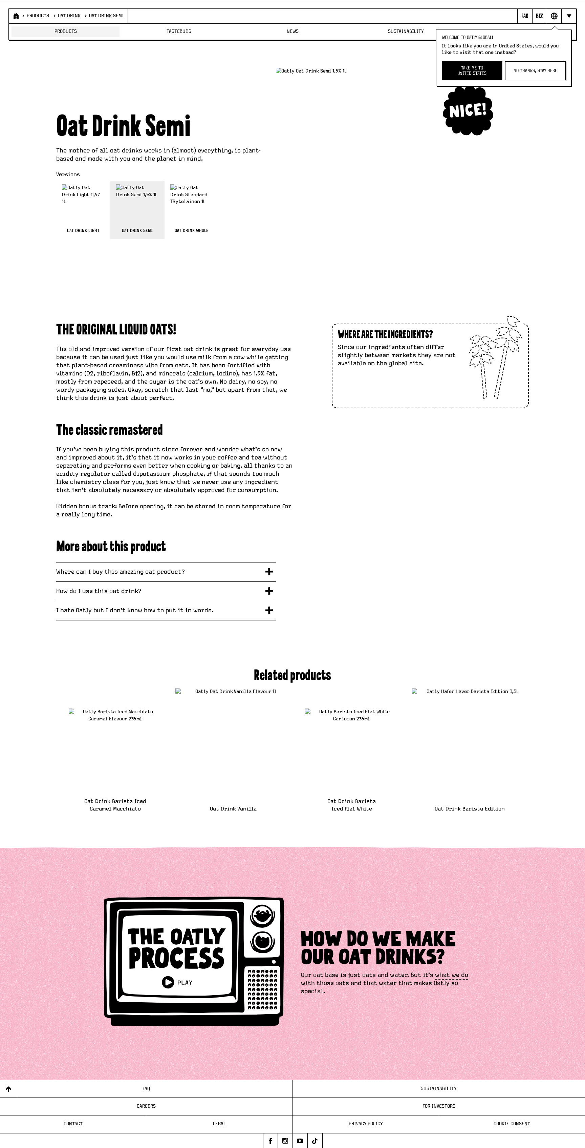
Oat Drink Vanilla (233, 809)
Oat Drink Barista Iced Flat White (351, 805)
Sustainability (406, 31)
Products (38, 16)
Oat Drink (69, 16)
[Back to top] (8, 1089)
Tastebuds (179, 31)
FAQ (146, 1088)
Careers (146, 1106)
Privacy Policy (366, 1124)
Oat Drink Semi (106, 16)
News (293, 31)
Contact (73, 1124)
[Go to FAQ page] (524, 16)
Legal (219, 1124)
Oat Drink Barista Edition (470, 809)
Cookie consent (512, 1124)
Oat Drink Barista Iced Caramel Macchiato (115, 805)
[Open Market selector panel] (554, 16)
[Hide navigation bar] (568, 16)
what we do (451, 975)
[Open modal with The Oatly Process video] (193, 963)
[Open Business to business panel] (539, 16)
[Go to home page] (15, 16)
